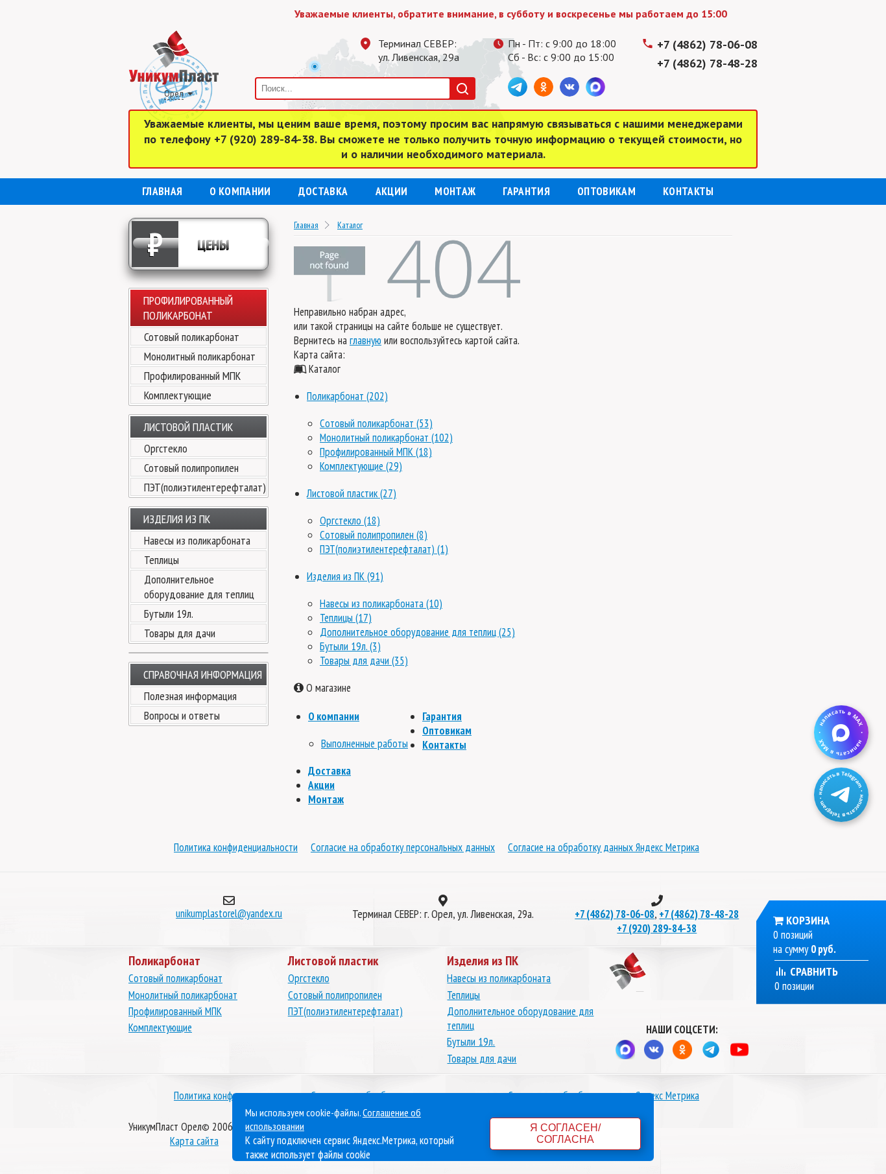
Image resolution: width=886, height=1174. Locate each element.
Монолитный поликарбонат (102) (386, 437)
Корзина (808, 920)
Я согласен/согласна (565, 1133)
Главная (162, 191)
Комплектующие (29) (361, 466)
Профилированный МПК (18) (376, 452)
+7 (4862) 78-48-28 (707, 63)
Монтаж (455, 191)
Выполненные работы (364, 743)
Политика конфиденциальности (236, 847)
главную (365, 340)
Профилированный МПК (192, 375)
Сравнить (812, 971)
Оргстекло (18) (350, 520)
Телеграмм (517, 87)
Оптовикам (606, 191)
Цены (188, 244)
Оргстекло (165, 448)
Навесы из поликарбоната (197, 540)
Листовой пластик (188, 426)
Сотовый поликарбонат (191, 336)
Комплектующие (177, 395)
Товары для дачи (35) (364, 660)
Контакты (688, 191)
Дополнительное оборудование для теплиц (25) (417, 632)
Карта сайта (194, 1141)
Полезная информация (190, 695)
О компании (240, 191)
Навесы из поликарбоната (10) (381, 603)
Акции (392, 191)
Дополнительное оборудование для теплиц (199, 587)
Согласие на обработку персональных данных (403, 847)
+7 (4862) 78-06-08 (707, 44)
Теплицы (161, 559)
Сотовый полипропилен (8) (373, 535)
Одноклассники (543, 87)
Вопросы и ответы (182, 715)
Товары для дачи (179, 633)
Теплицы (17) (346, 618)
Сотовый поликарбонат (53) (376, 423)
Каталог (350, 225)
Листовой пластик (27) (351, 493)
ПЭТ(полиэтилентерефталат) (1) (384, 549)
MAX (595, 87)
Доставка (323, 191)
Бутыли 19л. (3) (350, 646)
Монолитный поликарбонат (200, 356)
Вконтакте (569, 87)
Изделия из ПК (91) (345, 576)
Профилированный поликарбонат (188, 308)
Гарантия (526, 191)
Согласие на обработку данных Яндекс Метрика (603, 847)
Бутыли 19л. (168, 613)
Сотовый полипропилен (191, 467)
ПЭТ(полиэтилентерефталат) (205, 487)
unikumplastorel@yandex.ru (229, 913)
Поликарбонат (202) (347, 396)
